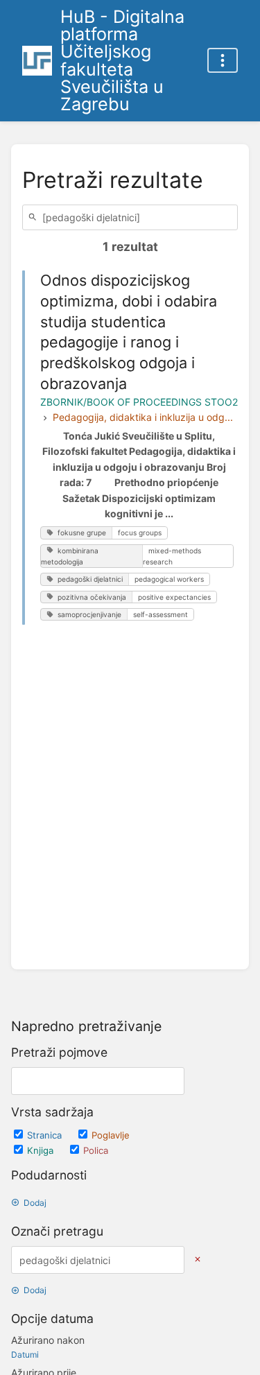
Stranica (45, 1135)
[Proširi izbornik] (222, 60)
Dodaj (35, 1202)
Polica (95, 1150)
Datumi (25, 1354)
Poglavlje (111, 1135)
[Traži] (35, 217)
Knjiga (41, 1150)
